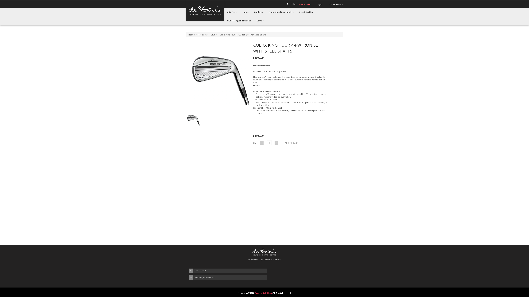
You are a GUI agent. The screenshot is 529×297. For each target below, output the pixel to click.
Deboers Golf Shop (263, 293)
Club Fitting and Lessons (239, 20)
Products (258, 12)
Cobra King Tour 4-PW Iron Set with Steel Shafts (286, 48)
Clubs (214, 34)
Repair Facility (306, 12)
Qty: (255, 143)
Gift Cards (232, 12)
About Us (255, 259)
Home (246, 12)
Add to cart (291, 143)
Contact (260, 20)
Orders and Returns (272, 259)
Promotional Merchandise (281, 12)
